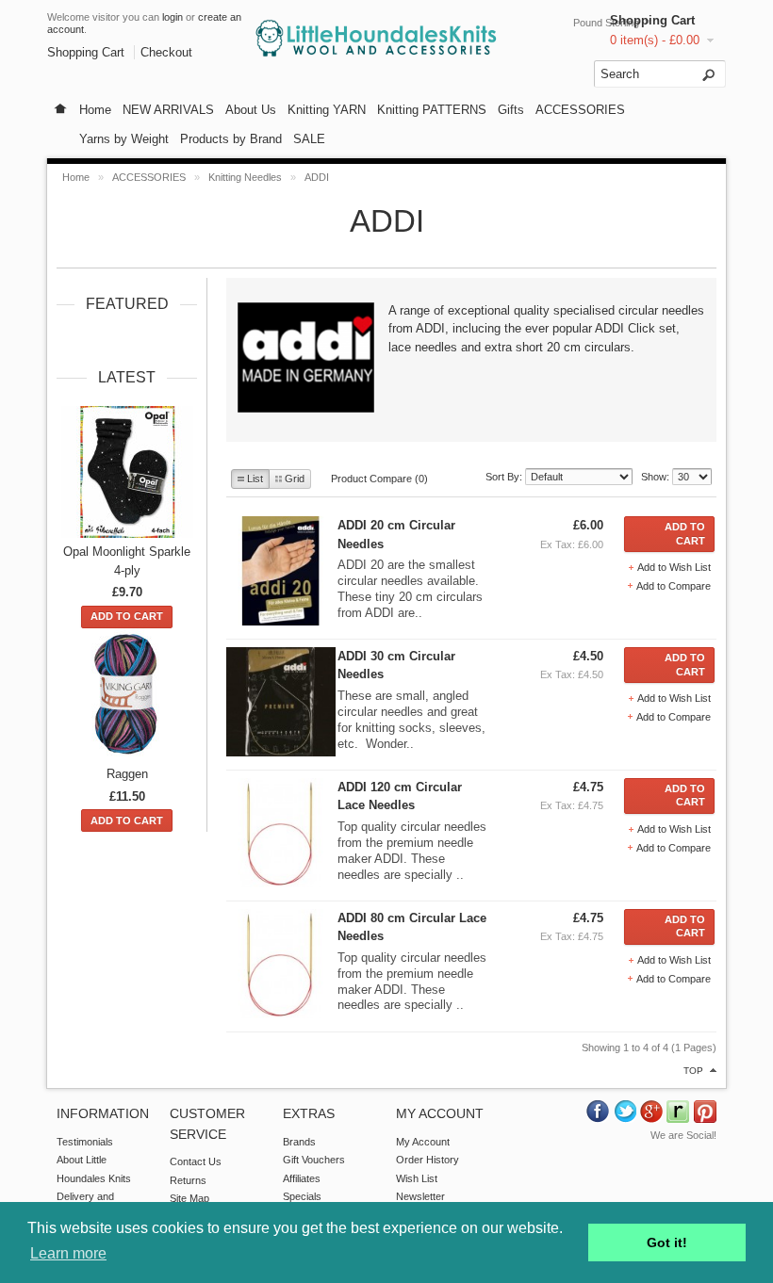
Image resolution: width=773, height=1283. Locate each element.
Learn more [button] (68, 1253)
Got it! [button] (667, 1242)
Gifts (511, 110)
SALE (309, 139)
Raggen (127, 774)
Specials (302, 1196)
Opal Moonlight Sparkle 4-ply (126, 560)
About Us (250, 110)
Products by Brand (231, 139)
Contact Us (196, 1161)
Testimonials (85, 1141)
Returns (188, 1180)
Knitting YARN (327, 110)
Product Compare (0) (379, 478)
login (172, 17)
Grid (294, 478)
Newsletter (420, 1196)
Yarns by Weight (124, 139)
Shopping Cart (652, 20)
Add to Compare (673, 586)
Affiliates (302, 1178)
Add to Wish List (674, 567)
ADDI (316, 177)
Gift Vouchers (314, 1159)
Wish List (416, 1178)
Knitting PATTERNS (431, 110)
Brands (299, 1141)
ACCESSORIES (580, 110)
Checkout (166, 52)
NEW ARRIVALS (168, 110)
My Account (423, 1141)
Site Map (189, 1198)
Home (95, 110)
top (693, 1070)
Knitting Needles (245, 177)
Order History (427, 1159)
